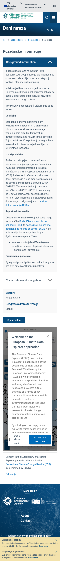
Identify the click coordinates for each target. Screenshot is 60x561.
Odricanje (11, 474)
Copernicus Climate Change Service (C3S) (28, 464)
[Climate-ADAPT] (22, 15)
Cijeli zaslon (14, 320)
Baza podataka (17, 40)
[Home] (4, 40)
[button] (30, 62)
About (25, 515)
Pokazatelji (33, 40)
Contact (26, 520)
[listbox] (13, 6)
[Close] (56, 540)
